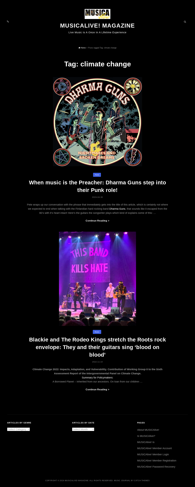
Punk (97, 175)
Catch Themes (142, 481)
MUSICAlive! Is (145, 442)
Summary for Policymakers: (97, 377)
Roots (97, 332)
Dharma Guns (117, 208)
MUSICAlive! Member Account (154, 448)
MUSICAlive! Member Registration (156, 460)
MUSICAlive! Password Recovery (156, 466)
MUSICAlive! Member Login (153, 454)
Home (83, 48)
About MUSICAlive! (148, 429)
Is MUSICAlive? (146, 436)
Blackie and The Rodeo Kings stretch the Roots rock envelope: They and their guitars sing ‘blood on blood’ (97, 347)
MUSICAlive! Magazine (97, 25)
